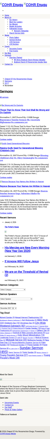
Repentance (5, 120)
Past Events (13, 51)
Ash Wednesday (29, 320)
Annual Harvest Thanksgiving (29, 317)
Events (7, 46)
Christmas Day (27, 323)
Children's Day (7, 158)
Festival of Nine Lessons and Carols (29, 333)
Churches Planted (15, 57)
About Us (8, 17)
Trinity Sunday (29, 352)
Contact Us (9, 64)
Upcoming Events (15, 49)
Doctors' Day (7, 328)
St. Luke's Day (14, 348)
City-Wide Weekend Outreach (23, 324)
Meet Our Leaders (15, 22)
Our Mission (13, 24)
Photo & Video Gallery (13, 410)
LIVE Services (14, 42)
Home (7, 15)
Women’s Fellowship (21, 31)
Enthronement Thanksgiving (21, 330)
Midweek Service (16, 340)
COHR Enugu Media (8, 434)
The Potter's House (12, 227)
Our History (13, 20)
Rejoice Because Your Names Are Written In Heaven (25, 186)
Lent (19, 338)
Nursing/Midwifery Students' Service (26, 343)
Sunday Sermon (19, 120)
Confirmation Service (32, 326)
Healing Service (11, 335)
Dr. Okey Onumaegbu (24, 158)
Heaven (44, 191)
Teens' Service (15, 352)
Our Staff (8, 407)
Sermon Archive (15, 40)
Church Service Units (16, 33)
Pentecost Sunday (18, 345)
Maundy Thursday (29, 338)
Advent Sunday (7, 317)
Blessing (44, 155)
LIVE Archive (14, 44)
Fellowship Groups (16, 29)
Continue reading (6, 139)
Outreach (8, 55)
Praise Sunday (34, 345)
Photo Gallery (14, 37)
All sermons (4, 97)
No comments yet (19, 122)
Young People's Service (14, 355)
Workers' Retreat (42, 352)
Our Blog (8, 53)
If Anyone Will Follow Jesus (22, 261)
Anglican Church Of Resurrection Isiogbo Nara (30, 62)
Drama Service (19, 328)
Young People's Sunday (35, 355)
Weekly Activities (15, 26)
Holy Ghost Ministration (31, 335)
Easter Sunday (33, 328)
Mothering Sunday (36, 340)
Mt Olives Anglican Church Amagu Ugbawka (29, 60)
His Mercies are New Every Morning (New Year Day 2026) (27, 249)
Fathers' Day (43, 330)
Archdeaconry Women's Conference (11, 320)
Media (7, 35)
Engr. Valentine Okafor (26, 193)
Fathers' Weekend (6, 333)
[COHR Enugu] (11, 4)
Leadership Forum (8, 338)
